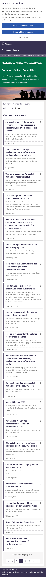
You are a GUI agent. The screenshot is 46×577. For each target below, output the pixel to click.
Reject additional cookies (23, 32)
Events (27, 104)
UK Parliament (6, 55)
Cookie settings (23, 37)
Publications (8, 108)
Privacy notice (28, 572)
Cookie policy (6, 572)
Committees (10, 50)
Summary (6, 104)
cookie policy (6, 20)
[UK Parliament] (7, 43)
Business (17, 55)
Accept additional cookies (23, 25)
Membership (18, 104)
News (17, 108)
